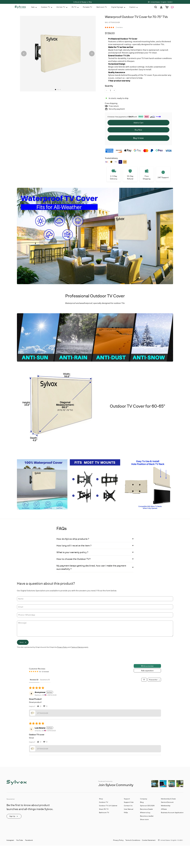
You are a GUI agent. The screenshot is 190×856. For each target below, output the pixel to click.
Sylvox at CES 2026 (147, 806)
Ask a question (147, 670)
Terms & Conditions (132, 840)
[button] (109, 27)
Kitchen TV (61, 7)
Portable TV (87, 7)
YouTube (19, 840)
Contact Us (128, 806)
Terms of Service (77, 647)
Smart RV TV (104, 809)
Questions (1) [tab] (45, 680)
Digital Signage (117, 7)
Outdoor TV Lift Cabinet (108, 806)
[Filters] (144, 680)
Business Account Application (172, 812)
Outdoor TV (45, 7)
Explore (133, 7)
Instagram (10, 840)
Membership (165, 806)
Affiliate (164, 809)
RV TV (74, 7)
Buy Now (138, 130)
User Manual (128, 809)
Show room (144, 819)
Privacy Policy (62, 647)
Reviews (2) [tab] (34, 680)
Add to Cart (138, 122)
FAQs (126, 812)
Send (21, 642)
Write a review (147, 666)
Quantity (109, 85)
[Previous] (24, 53)
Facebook (29, 840)
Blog (141, 802)
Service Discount (167, 802)
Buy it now (138, 138)
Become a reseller (146, 816)
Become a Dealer (146, 809)
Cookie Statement (148, 840)
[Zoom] (58, 53)
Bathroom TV (102, 7)
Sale (33, 7)
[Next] (92, 53)
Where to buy (145, 812)
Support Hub (129, 802)
